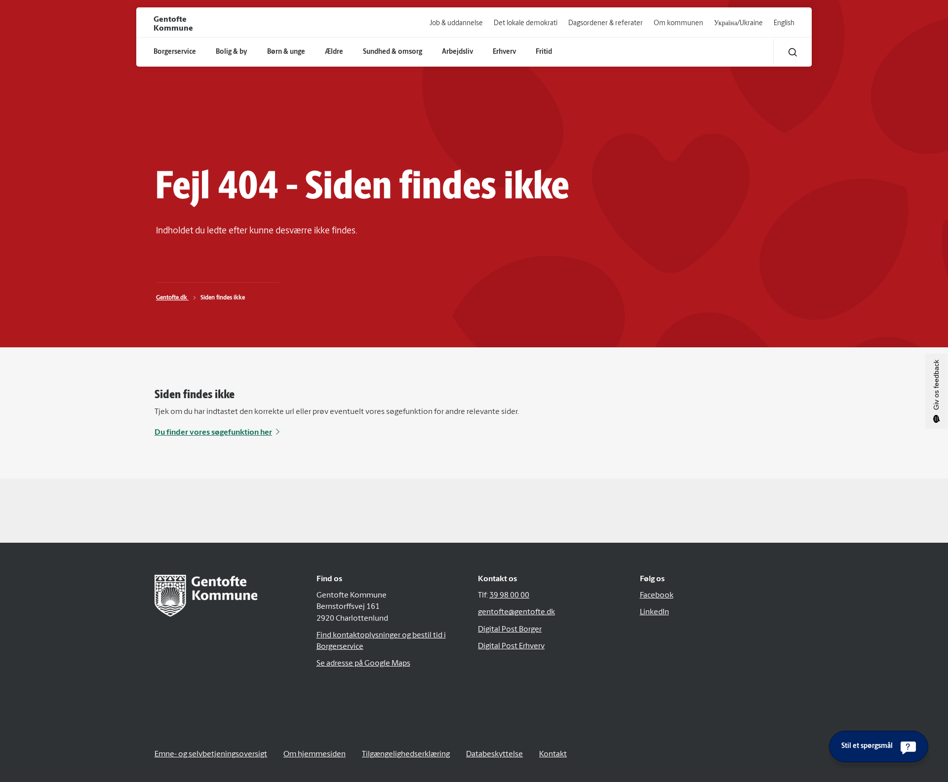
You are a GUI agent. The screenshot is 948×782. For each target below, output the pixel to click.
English (784, 23)
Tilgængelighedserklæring (406, 754)
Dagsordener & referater (605, 23)
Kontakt (553, 754)
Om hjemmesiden (314, 754)
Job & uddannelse (456, 23)
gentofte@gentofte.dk (516, 612)
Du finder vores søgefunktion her (213, 433)
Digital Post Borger (510, 629)
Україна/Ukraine (738, 23)
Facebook (656, 595)
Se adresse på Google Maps (363, 664)
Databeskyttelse (494, 754)
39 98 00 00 (509, 595)
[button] (793, 52)
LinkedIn (654, 612)
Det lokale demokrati (525, 23)
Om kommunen (678, 23)
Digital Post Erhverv (511, 646)
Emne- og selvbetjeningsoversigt (211, 754)
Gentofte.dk (172, 298)
